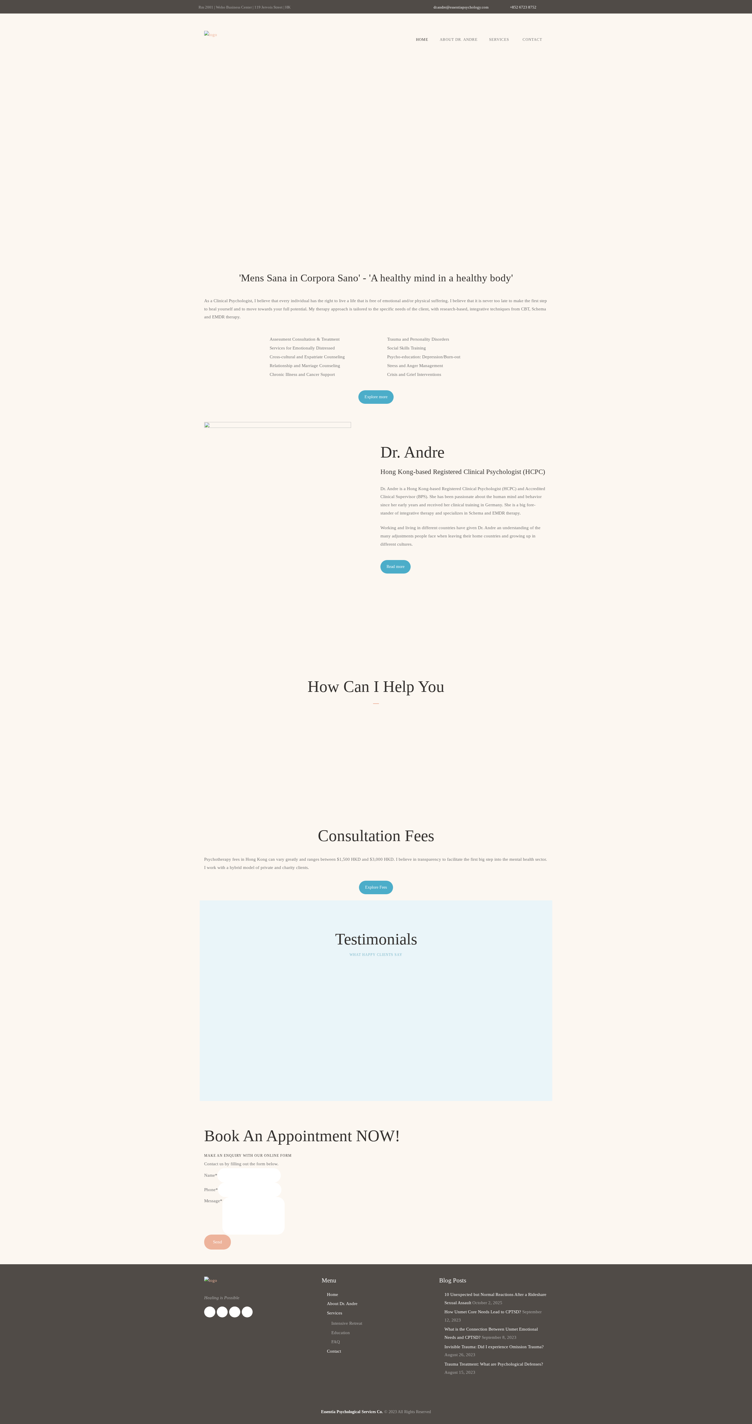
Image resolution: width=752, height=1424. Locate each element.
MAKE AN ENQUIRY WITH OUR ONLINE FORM (248, 1156)
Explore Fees (376, 887)
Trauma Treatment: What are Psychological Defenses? (493, 1364)
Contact (532, 39)
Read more (395, 566)
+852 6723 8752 (523, 7)
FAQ (335, 1341)
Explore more (376, 397)
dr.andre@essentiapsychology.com (461, 7)
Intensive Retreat (346, 1323)
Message (213, 1200)
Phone (211, 1189)
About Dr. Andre (459, 39)
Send (217, 1242)
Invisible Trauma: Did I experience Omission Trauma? (494, 1346)
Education (340, 1332)
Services (499, 39)
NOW (375, 1136)
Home (422, 39)
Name (210, 1175)
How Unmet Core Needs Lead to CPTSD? (482, 1311)
